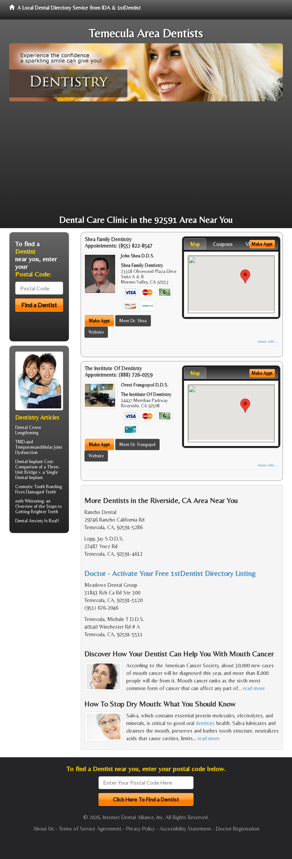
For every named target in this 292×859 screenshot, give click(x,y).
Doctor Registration (237, 829)
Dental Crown (28, 427)
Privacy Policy (140, 829)
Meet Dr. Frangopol (137, 444)
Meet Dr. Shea (133, 320)
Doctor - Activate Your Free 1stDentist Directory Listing (170, 573)
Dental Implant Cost (34, 461)
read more (254, 688)
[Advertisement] (146, 158)
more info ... (268, 341)
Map (195, 244)
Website (96, 332)
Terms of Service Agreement (90, 829)
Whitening (34, 501)
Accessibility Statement (185, 829)
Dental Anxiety (29, 520)
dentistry (205, 723)
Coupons (223, 244)
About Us (43, 829)
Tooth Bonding (48, 486)
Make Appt (99, 320)
